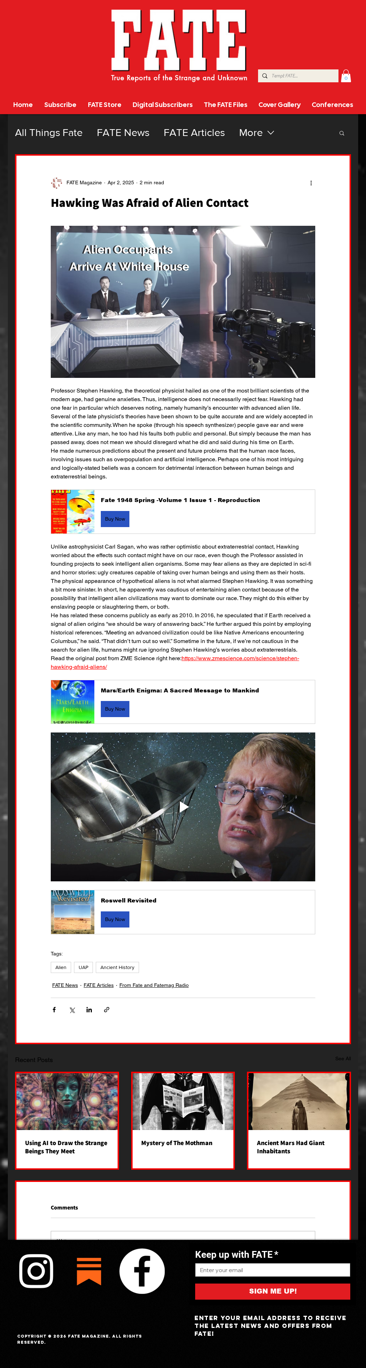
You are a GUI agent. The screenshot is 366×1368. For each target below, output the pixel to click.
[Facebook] (142, 1271)
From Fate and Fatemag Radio (154, 985)
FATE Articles (194, 132)
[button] (346, 75)
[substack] (89, 1271)
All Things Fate (49, 132)
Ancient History (117, 967)
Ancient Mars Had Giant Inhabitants (291, 1147)
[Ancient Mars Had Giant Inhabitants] (299, 1101)
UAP (83, 967)
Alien (60, 967)
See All (343, 1058)
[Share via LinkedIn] (89, 1009)
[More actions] (311, 183)
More (251, 132)
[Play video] (183, 806)
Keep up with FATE (236, 1254)
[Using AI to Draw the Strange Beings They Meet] (67, 1101)
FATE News (123, 132)
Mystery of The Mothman (176, 1143)
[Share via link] (106, 1009)
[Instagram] (36, 1271)
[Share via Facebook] (54, 1009)
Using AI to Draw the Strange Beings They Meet (66, 1147)
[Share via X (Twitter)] (71, 1009)
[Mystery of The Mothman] (183, 1101)
